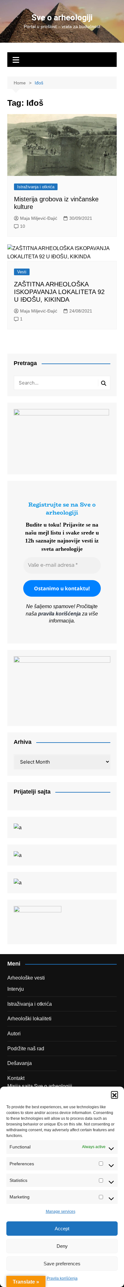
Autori (14, 1033)
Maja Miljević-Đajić (38, 218)
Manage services (60, 1211)
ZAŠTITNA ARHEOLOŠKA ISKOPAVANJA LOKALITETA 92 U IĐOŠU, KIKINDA (59, 292)
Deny (62, 1246)
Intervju (15, 989)
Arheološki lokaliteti (29, 1018)
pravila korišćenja (59, 613)
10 (22, 226)
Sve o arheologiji (62, 17)
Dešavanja (19, 1063)
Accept (62, 1228)
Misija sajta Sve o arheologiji (39, 1086)
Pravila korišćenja (62, 1278)
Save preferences (62, 1263)
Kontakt (15, 1078)
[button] (114, 1094)
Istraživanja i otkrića (35, 186)
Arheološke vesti (26, 978)
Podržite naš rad (25, 1048)
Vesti (21, 272)
